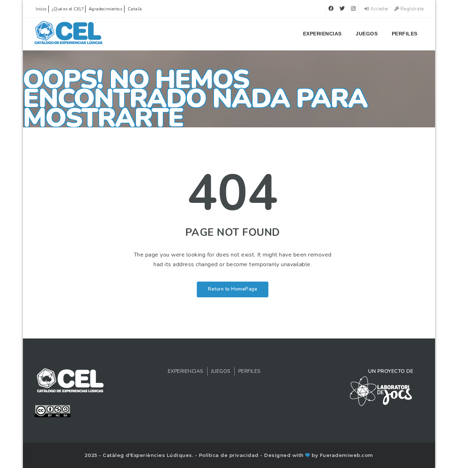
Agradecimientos (106, 9)
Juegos (366, 33)
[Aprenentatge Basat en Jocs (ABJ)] (68, 34)
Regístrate (411, 9)
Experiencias (322, 33)
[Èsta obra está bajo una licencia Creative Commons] (52, 410)
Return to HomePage (232, 289)
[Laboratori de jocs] (381, 391)
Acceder (379, 9)
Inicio (41, 9)
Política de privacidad (229, 455)
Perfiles (405, 33)
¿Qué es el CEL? (68, 9)
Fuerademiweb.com (346, 455)
